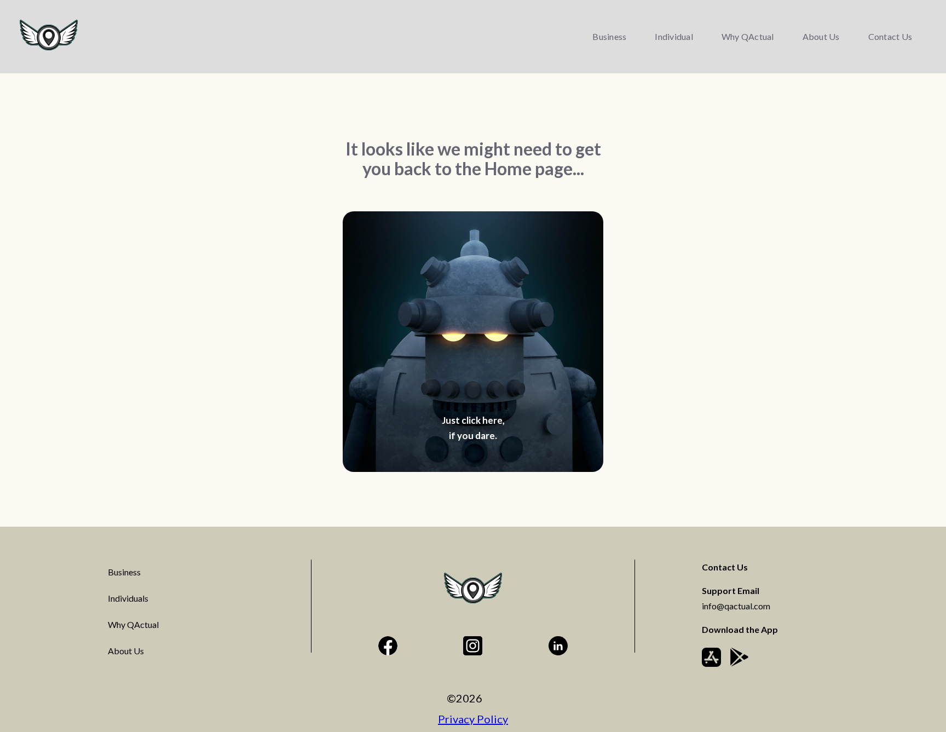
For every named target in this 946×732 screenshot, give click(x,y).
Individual (674, 36)
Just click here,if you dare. (473, 427)
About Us (821, 36)
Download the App (740, 629)
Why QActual (748, 36)
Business (609, 36)
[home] (49, 35)
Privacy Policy (473, 718)
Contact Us (890, 36)
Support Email (736, 598)
